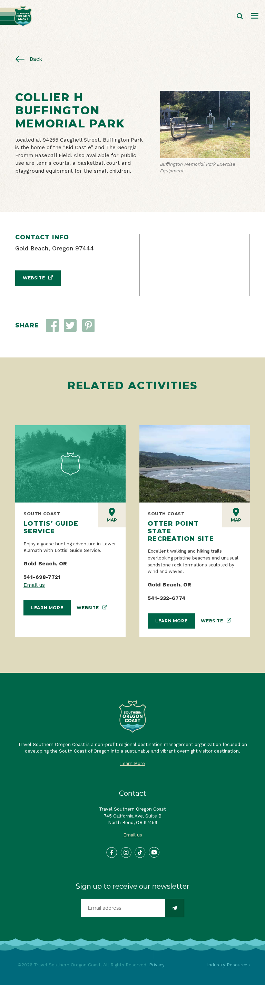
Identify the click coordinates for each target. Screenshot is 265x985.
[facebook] (111, 852)
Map (112, 520)
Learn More (47, 607)
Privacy (157, 964)
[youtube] (154, 852)
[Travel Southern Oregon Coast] (16, 16)
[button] (70, 325)
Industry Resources (228, 964)
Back (35, 59)
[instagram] (125, 852)
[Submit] (174, 908)
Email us (34, 585)
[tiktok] (140, 852)
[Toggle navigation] (254, 16)
